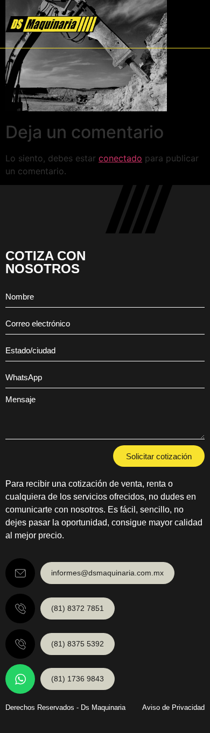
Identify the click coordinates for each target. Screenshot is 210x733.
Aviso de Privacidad (173, 707)
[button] (194, 24)
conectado (120, 158)
